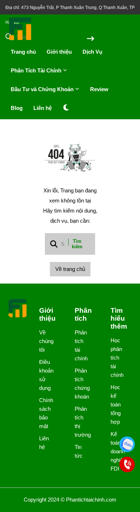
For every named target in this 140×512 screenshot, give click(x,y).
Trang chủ (23, 52)
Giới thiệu (59, 52)
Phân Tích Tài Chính (37, 70)
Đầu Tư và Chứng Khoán (43, 89)
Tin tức (79, 451)
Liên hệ (42, 108)
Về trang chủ (70, 269)
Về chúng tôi (45, 341)
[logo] (20, 39)
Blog (17, 108)
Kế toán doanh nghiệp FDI (116, 451)
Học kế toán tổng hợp (116, 404)
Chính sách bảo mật (45, 413)
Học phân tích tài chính (116, 357)
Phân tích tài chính (80, 345)
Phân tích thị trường (80, 422)
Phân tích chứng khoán (80, 384)
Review (99, 89)
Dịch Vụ (92, 52)
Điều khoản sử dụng (45, 375)
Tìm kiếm (77, 244)
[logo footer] (17, 309)
